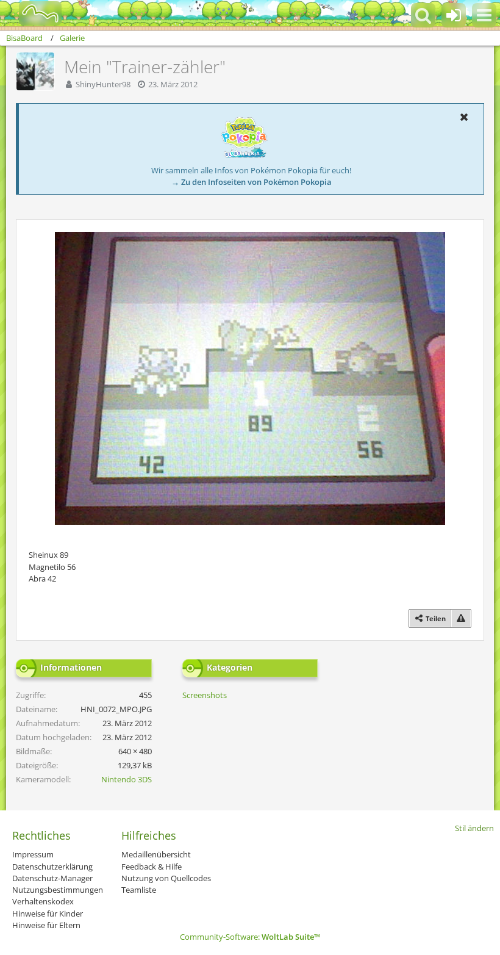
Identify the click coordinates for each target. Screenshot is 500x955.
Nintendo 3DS (126, 779)
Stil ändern (474, 828)
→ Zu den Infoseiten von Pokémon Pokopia (251, 181)
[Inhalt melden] (461, 618)
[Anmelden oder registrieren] (453, 15)
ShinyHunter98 (103, 84)
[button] (484, 15)
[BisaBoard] (33, 13)
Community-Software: (250, 936)
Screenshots (204, 695)
